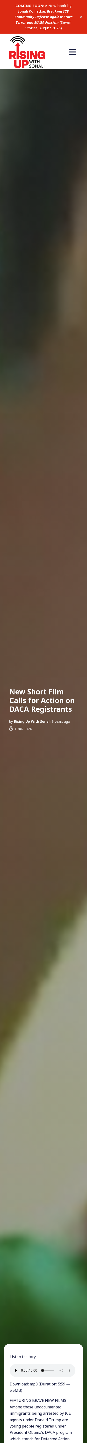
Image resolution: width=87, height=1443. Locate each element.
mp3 (34, 1384)
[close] (81, 17)
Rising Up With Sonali (32, 721)
